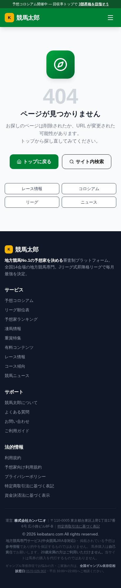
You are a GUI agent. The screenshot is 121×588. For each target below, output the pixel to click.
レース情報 (32, 188)
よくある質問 (17, 412)
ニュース (89, 202)
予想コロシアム (19, 300)
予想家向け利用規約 (23, 467)
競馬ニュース (17, 375)
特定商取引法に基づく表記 (29, 486)
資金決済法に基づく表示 (27, 495)
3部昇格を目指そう (94, 4)
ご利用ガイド (17, 430)
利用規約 (13, 457)
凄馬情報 (13, 328)
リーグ (32, 202)
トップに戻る (37, 161)
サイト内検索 (90, 161)
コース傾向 (15, 366)
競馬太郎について (21, 402)
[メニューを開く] (110, 17)
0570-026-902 (36, 571)
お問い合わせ (17, 421)
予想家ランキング (21, 319)
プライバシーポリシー (25, 476)
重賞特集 (13, 338)
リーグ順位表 (17, 309)
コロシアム (89, 188)
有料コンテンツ (19, 347)
